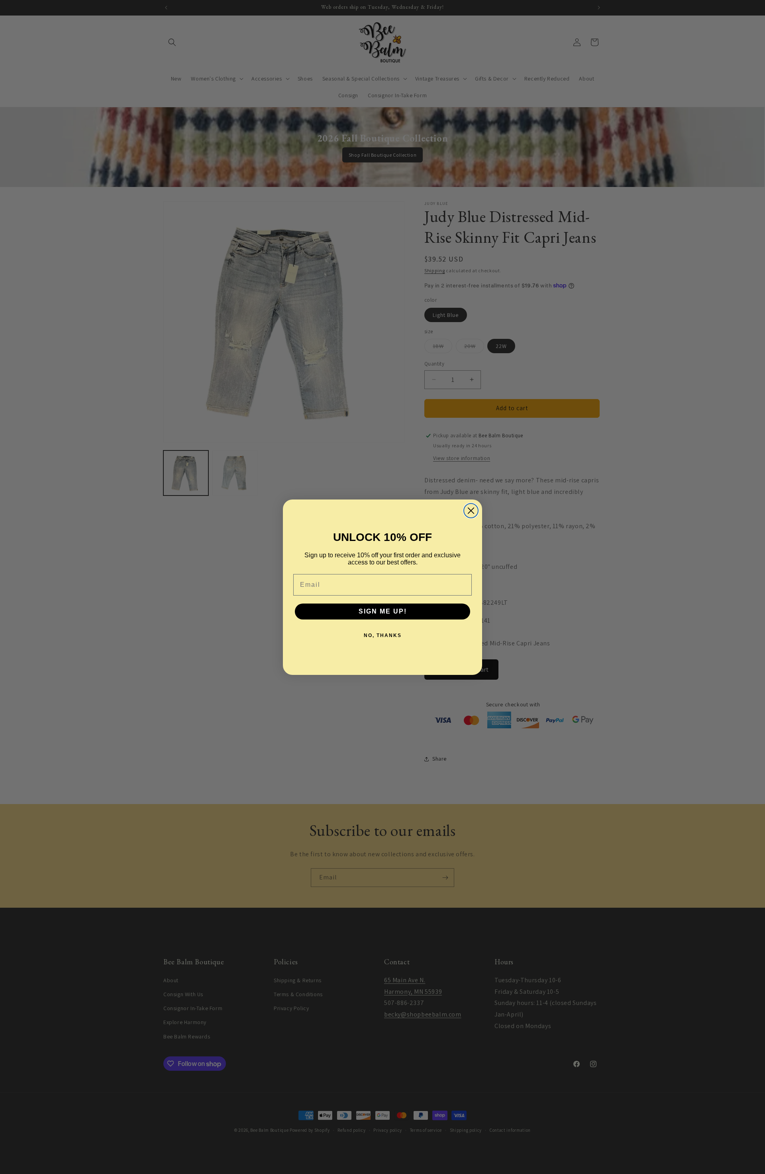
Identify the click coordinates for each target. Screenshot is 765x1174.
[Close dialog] (471, 510)
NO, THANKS (383, 635)
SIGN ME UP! (383, 611)
